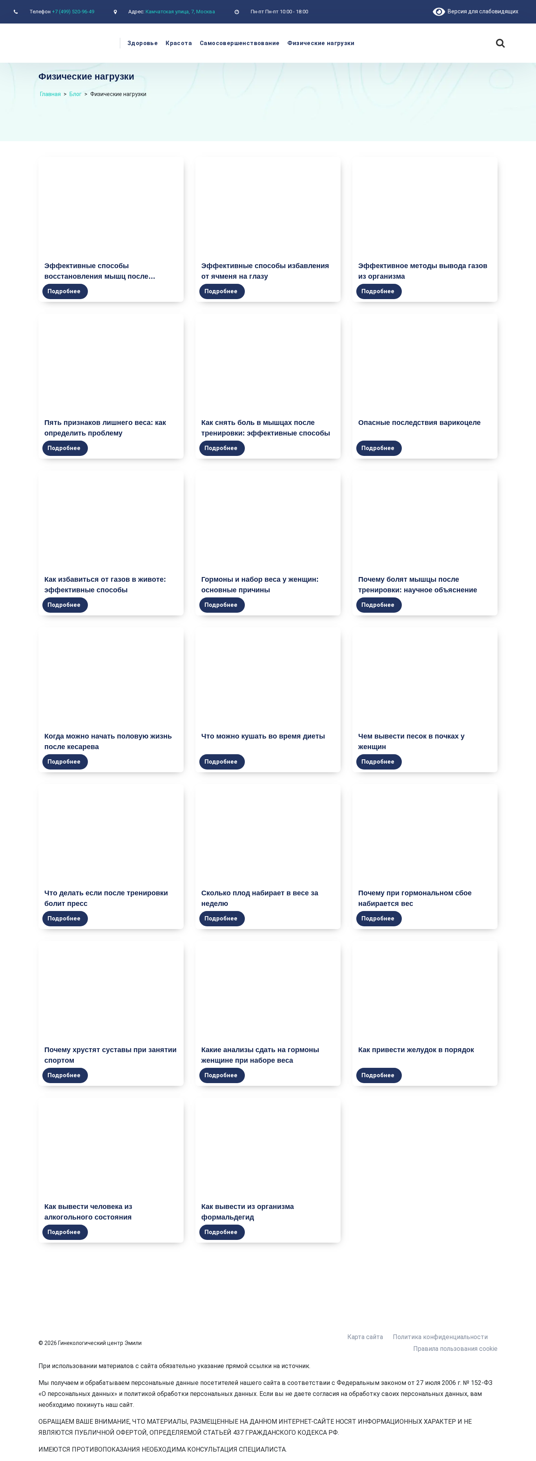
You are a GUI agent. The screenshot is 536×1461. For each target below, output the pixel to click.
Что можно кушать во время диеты (263, 736)
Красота (179, 43)
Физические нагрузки (320, 43)
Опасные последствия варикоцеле (419, 423)
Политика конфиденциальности (440, 1337)
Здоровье (143, 43)
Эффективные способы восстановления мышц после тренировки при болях (96, 276)
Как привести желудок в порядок (416, 1050)
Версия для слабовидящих (481, 11)
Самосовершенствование (239, 43)
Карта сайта (365, 1337)
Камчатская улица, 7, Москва (180, 12)
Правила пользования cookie (455, 1348)
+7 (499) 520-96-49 (73, 12)
